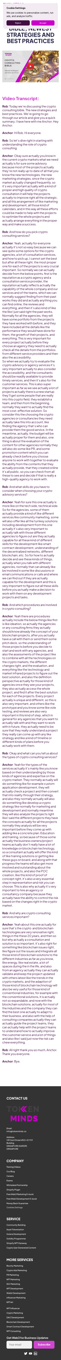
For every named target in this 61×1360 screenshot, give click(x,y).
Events (10, 1180)
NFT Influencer (13, 1308)
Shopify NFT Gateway (17, 1243)
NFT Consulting (14, 1331)
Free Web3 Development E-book (22, 1199)
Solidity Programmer (16, 1238)
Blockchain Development (18, 1322)
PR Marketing (13, 1275)
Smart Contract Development (20, 1326)
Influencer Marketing (16, 1297)
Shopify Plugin (13, 1189)
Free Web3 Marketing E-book (20, 1194)
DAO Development (15, 1317)
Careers (10, 1176)
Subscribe (44, 1344)
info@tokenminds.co (16, 1131)
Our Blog (11, 1171)
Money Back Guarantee (17, 1203)
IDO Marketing (13, 1284)
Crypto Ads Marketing (17, 1270)
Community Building (16, 1225)
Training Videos (13, 1167)
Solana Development (16, 1234)
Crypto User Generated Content (21, 1248)
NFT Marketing (13, 1279)
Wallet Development (16, 1293)
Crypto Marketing (15, 1313)
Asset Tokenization (15, 1229)
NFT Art (10, 1302)
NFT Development (15, 1288)
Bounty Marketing (15, 1266)
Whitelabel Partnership (17, 1185)
